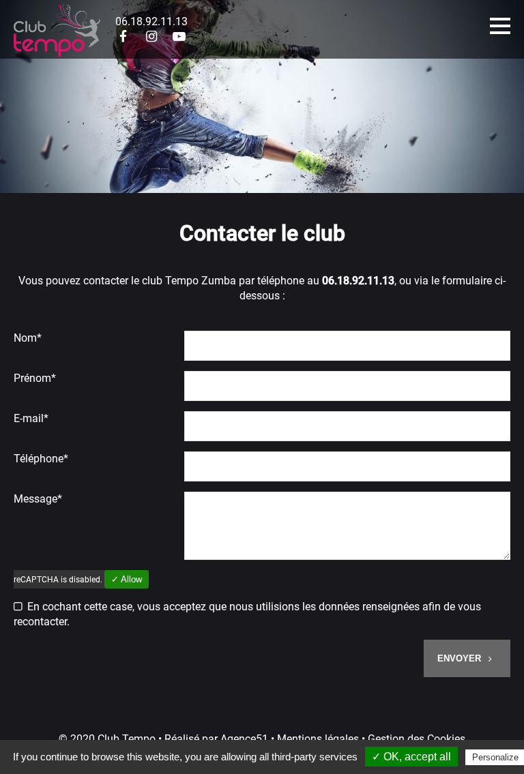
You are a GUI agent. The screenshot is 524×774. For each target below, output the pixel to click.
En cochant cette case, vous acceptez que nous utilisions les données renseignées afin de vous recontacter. (247, 614)
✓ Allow (126, 579)
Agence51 (244, 738)
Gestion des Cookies (416, 738)
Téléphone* (41, 458)
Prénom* (35, 378)
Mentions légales (318, 738)
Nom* (28, 337)
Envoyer (460, 658)
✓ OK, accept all (411, 756)
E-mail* (31, 418)
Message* (38, 498)
